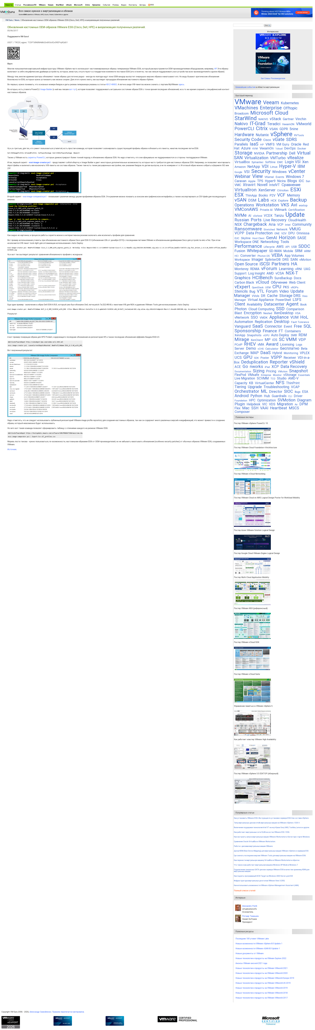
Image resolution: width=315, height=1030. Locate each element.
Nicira (281, 181)
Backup (298, 200)
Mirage (242, 339)
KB (251, 383)
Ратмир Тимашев (250, 916)
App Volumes (294, 256)
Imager (257, 259)
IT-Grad (257, 123)
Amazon (240, 167)
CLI (290, 396)
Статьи (18, 5)
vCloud (262, 282)
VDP (302, 339)
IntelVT (274, 185)
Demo (251, 348)
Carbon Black (244, 282)
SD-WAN (275, 251)
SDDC (304, 246)
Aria (272, 224)
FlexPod (240, 375)
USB (294, 247)
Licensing (287, 344)
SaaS (257, 326)
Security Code (248, 139)
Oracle (296, 144)
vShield (297, 362)
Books (263, 195)
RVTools (299, 135)
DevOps (290, 148)
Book (303, 304)
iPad (267, 367)
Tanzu (279, 215)
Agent (292, 304)
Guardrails (279, 396)
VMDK (264, 317)
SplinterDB (273, 260)
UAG (307, 269)
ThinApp (251, 195)
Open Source (246, 264)
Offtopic (290, 108)
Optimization (266, 400)
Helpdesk (253, 404)
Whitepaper (257, 250)
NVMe (241, 215)
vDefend (257, 216)
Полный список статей (244, 890)
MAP (254, 353)
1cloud (279, 148)
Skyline (246, 238)
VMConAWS (246, 209)
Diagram (304, 400)
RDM (303, 335)
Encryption (253, 313)
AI (249, 215)
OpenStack (258, 287)
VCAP (295, 387)
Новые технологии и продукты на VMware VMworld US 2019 (263, 983)
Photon (241, 309)
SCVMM (263, 378)
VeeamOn (267, 148)
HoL (304, 317)
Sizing (258, 370)
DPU (291, 233)
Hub (267, 396)
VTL (260, 291)
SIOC (288, 391)
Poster (264, 358)
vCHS (261, 348)
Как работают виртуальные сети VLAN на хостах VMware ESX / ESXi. (262, 832)
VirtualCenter (264, 383)
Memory (293, 195)
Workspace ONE (247, 242)
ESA (305, 392)
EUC (237, 238)
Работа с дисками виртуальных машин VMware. (253, 846)
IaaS (254, 144)
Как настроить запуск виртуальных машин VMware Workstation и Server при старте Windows (272, 837)
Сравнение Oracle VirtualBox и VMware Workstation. (255, 841)
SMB (294, 335)
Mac (246, 408)
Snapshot (298, 370)
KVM (255, 148)
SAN (294, 259)
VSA (297, 313)
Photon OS (264, 255)
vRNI (298, 269)
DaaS (265, 352)
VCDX (268, 216)
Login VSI (292, 162)
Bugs (297, 391)
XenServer (267, 190)
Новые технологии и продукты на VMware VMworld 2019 (262, 988)
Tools (284, 242)
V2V (284, 233)
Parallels (241, 144)
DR (263, 296)
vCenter (296, 171)
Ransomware (248, 229)
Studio (281, 378)
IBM (301, 166)
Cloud (281, 113)
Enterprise (271, 108)
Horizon (287, 237)
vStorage (289, 375)
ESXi (295, 189)
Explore (283, 200)
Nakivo (241, 123)
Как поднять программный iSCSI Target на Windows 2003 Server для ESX (263, 876)
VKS (285, 204)
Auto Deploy (280, 335)
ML (264, 391)
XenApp (240, 335)
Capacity (241, 383)
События (106, 5)
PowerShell (283, 300)
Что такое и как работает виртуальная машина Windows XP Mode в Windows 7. (266, 865)
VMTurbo (278, 158)
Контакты (133, 5)
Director (275, 391)
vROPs (294, 287)
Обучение (279, 282)
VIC (264, 404)
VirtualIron (246, 189)
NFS (280, 382)
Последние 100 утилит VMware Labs (252, 938)
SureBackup (283, 278)
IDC (301, 181)
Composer (242, 412)
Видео (123, 5)
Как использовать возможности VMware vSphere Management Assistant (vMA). (266, 885)
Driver (298, 396)
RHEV (250, 344)
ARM (307, 251)
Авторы (142, 5)
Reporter (279, 362)
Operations (244, 205)
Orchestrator (247, 391)
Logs (299, 344)
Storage (243, 153)
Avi (294, 204)
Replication (263, 322)
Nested (267, 313)
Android (242, 395)
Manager (240, 300)
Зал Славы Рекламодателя (273, 78)
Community (302, 224)
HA (294, 263)
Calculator (271, 348)
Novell (262, 185)
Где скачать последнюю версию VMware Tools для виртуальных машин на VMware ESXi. (270, 856)
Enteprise (266, 375)
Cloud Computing (261, 309)
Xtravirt (249, 185)
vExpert (242, 286)
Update (295, 214)
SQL (307, 326)
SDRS (291, 139)
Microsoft (78, 5)
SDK (256, 358)
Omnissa (302, 233)
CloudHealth (297, 220)
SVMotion (286, 400)
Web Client (297, 282)
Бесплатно (289, 348)
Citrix (87, 5)
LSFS (297, 299)
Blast (238, 313)
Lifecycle (269, 246)
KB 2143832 (111, 84)
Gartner (288, 119)
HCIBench (262, 277)
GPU (247, 357)
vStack (69, 5)
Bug (252, 291)
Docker (301, 148)
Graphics (243, 277)
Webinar (243, 176)
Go (245, 366)
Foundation (241, 400)
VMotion (282, 371)
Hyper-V (287, 166)
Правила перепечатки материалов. (68, 1012)
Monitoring (291, 353)
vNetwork (242, 317)
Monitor (277, 375)
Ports (256, 219)
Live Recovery (274, 220)
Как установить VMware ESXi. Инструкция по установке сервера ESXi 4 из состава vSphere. (271, 818)
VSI (247, 172)
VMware (42, 5)
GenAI (271, 237)
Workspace (242, 259)
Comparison (295, 309)
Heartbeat (278, 408)
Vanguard (243, 326)
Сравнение (291, 185)
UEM (268, 287)
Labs (263, 200)
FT (281, 331)
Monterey (242, 269)
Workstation (267, 204)
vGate (278, 139)
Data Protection (259, 233)
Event (288, 326)
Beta (304, 348)
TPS (260, 181)
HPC (252, 400)
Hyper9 (270, 181)
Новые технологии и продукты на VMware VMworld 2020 (262, 973)
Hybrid (277, 353)
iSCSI (265, 263)
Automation (244, 322)
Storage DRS (289, 295)
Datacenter (274, 304)
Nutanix (262, 135)
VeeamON (288, 124)
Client (240, 304)
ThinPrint (293, 383)
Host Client (258, 238)
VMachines (246, 108)
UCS (238, 357)
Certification (296, 210)
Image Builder (46, 89)
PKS (286, 287)
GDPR (283, 129)
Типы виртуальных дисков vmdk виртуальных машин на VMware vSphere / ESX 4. (267, 823)
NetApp (253, 166)
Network (281, 229)
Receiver (290, 358)
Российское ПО (29, 5)
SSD (280, 308)
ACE (238, 367)
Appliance (279, 317)
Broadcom (242, 113)
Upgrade (255, 387)
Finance (270, 330)
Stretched (269, 229)
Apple (251, 181)
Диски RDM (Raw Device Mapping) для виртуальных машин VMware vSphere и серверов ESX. (271, 851)
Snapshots (254, 335)
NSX (238, 224)
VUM (294, 317)
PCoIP (238, 344)
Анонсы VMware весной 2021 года (251, 963)
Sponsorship (248, 330)
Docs (297, 278)
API (287, 246)
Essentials (304, 375)
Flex (237, 408)
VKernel (269, 177)
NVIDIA (259, 153)
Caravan (240, 181)
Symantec (96, 5)
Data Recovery (294, 366)
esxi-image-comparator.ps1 (35, 196)
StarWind (59, 5)
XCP (275, 366)
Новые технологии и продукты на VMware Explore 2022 (261, 958)
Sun (308, 181)
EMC (280, 162)
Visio (304, 296)
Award (272, 344)
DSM (252, 200)
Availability (254, 304)
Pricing (271, 371)
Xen (305, 162)
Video (284, 291)
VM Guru (9, 20)
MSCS (294, 408)
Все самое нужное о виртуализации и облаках (46, 10)
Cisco (267, 140)
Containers (293, 331)
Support (240, 273)
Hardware (244, 134)
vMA (261, 344)
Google (238, 172)
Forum (272, 291)
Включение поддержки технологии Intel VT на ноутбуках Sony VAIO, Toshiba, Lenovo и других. (272, 827)
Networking (270, 242)
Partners (280, 263)
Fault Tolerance (300, 322)
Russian (242, 219)
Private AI (266, 210)
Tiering (240, 387)
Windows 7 (295, 176)
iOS (274, 340)
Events (280, 177)
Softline (270, 162)
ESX (239, 195)
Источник (11, 449)
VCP (280, 224)
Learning (286, 269)
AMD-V (293, 378)
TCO (272, 378)
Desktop (281, 321)
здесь (181, 84)
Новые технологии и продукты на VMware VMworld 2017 (262, 998)
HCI (237, 256)
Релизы (116, 5)
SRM (298, 251)
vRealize (295, 157)
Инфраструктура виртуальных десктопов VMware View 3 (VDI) (259, 881)
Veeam (50, 5)
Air (296, 404)
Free (298, 326)
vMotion (305, 259)
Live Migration (245, 378)
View (257, 176)
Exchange (242, 353)
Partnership (276, 153)
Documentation (243, 371)
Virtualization (256, 157)
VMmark (280, 210)
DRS (285, 260)
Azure (246, 148)
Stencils (241, 291)
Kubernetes (290, 103)
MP (267, 339)
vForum (269, 268)
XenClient (257, 340)
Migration (285, 404)
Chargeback (255, 224)
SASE (301, 238)
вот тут (72, 89)
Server (239, 348)
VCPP (239, 233)
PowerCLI (244, 128)
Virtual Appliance (261, 300)
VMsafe (253, 375)
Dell (292, 153)
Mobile (288, 251)
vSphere (281, 134)
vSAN (240, 200)
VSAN (273, 129)
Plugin (240, 404)
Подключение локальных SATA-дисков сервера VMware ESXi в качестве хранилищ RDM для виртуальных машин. (271, 870)
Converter (248, 256)
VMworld (303, 124)
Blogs (292, 180)
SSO (254, 317)
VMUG (295, 229)
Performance (248, 246)
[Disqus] (119, 484)
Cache (272, 295)
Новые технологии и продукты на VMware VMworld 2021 (262, 968)
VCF (281, 195)
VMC (238, 185)
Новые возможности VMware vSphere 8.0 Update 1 (259, 943)
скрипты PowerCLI (36, 157)
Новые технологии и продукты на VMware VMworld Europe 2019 (265, 978)
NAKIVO (263, 119)
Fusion (240, 251)
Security (260, 171)
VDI (265, 166)
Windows (279, 172)
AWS (280, 247)
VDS (272, 404)
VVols (255, 296)
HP (215, 69)
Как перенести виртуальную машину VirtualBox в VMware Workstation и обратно (266, 860)
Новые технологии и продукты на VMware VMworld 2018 (262, 993)
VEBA (277, 255)
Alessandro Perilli (249, 906)
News (17, 20)
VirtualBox (242, 162)
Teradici (273, 124)
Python (256, 396)
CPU (276, 286)
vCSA (280, 273)
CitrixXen (283, 190)
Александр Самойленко (40, 1012)
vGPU (266, 335)
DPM (303, 404)
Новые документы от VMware (250, 953)
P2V (273, 195)
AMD (270, 273)
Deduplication (254, 362)
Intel (288, 224)
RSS (152, 5)
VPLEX (305, 353)
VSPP (276, 357)
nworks (256, 366)
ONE (277, 233)
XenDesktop (283, 313)
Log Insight (256, 273)
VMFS (270, 144)
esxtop (303, 205)
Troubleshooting (276, 387)
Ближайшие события (245, 87)
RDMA (255, 269)
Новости (8, 5)
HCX (273, 200)
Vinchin (300, 119)
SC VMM (288, 339)
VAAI (264, 408)
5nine (294, 129)
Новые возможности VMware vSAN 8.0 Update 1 (258, 948)
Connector (273, 326)
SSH (254, 408)
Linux (273, 167)
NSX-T (292, 273)
